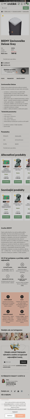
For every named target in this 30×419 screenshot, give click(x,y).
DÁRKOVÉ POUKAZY (8, 314)
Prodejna (22, 314)
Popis (2, 78)
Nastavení (15, 412)
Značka (20, 78)
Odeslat (23, 362)
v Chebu (22, 316)
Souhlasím (20, 415)
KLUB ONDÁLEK (8, 299)
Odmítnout (9, 415)
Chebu (22, 285)
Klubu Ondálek (12, 1)
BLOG (22, 299)
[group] (6, 171)
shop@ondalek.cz (11, 382)
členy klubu (6, 269)
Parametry (10, 78)
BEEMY (17, 144)
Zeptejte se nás (6, 65)
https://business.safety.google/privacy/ (16, 409)
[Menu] (3, 4)
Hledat (26, 8)
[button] (6, 179)
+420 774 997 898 (11, 384)
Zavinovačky (18, 136)
